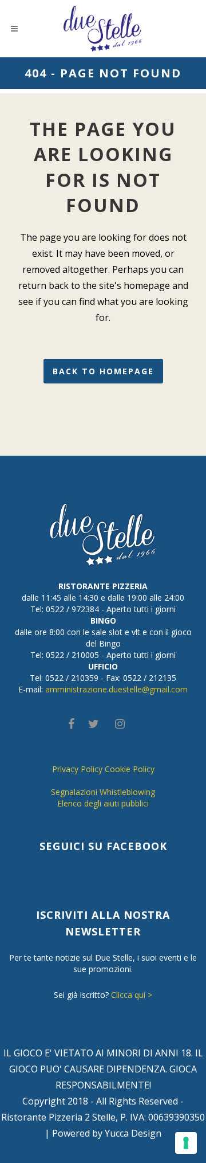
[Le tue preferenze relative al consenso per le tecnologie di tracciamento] (186, 1143)
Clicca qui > (131, 994)
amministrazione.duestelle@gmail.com (116, 689)
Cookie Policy (129, 768)
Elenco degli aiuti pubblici (103, 803)
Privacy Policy (77, 768)
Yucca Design (133, 1133)
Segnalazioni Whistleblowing (103, 791)
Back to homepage (103, 371)
